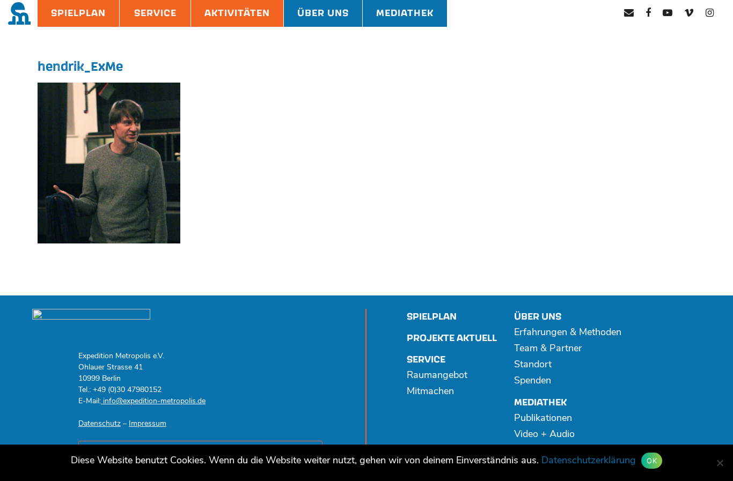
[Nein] (719, 462)
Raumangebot (437, 376)
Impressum (147, 424)
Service (155, 13)
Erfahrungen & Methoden (567, 333)
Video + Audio (544, 435)
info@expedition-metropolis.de (153, 401)
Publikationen (543, 419)
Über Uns (323, 13)
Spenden (532, 381)
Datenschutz (99, 424)
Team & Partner (548, 349)
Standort (533, 365)
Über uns (537, 316)
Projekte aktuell (452, 338)
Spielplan (78, 13)
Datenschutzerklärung (588, 461)
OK (652, 460)
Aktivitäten (237, 13)
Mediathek (405, 13)
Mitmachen (430, 392)
